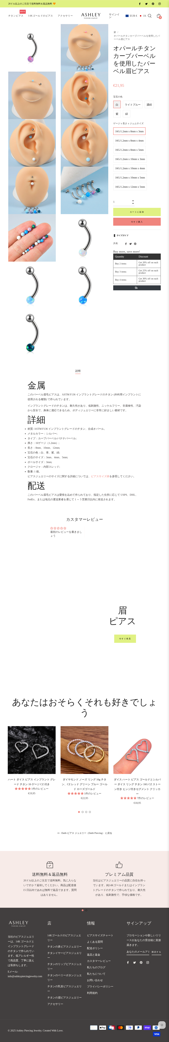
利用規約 (92, 993)
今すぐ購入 (137, 222)
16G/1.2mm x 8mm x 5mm (129, 149)
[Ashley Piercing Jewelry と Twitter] (146, 3)
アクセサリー (55, 1004)
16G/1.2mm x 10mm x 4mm (130, 168)
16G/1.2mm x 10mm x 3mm (130, 159)
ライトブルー (133, 104)
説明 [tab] (78, 370)
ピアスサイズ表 (100, 476)
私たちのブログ (96, 967)
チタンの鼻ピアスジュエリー (64, 946)
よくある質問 (95, 941)
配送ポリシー (95, 948)
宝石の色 (117, 97)
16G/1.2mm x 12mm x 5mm (130, 186)
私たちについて (96, 973)
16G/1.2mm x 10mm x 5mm (130, 177)
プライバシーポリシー (100, 986)
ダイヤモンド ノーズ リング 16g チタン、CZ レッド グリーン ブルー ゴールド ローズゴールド (84, 784)
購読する (156, 952)
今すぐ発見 (125, 639)
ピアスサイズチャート (100, 935)
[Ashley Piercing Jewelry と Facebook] (139, 3)
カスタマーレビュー (99, 961)
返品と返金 (93, 954)
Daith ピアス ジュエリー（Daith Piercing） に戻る (86, 833)
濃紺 (149, 104)
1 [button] (79, 812)
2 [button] (83, 812)
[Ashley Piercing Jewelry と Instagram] (159, 3)
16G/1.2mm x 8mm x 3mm (129, 131)
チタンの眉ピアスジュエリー (64, 997)
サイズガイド (123, 235)
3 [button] (86, 812)
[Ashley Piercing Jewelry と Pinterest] (153, 3)
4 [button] (90, 812)
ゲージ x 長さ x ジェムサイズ (128, 123)
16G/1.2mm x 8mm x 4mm (129, 140)
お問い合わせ (95, 980)
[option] (31, 765)
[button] (136, 16)
